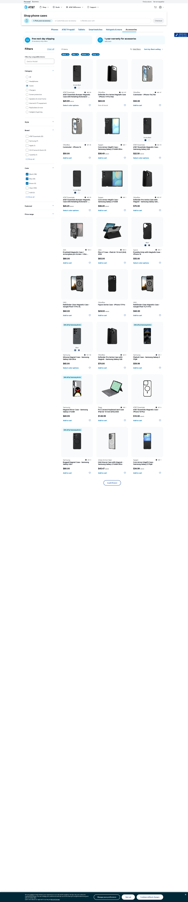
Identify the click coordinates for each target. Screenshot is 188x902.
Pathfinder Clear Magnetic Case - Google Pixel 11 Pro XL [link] (76, 306)
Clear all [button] (50, 49)
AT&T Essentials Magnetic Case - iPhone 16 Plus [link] (146, 411)
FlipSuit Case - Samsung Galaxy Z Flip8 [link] (146, 358)
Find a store (147, 2)
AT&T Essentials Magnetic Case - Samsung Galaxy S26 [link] (146, 148)
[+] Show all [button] (30, 159)
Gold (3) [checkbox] (32, 192)
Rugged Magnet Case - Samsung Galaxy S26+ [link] (76, 463)
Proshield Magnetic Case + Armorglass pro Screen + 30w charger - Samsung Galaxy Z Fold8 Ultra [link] (76, 253)
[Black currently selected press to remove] (68, 54)
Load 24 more (112, 483)
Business (35, 2)
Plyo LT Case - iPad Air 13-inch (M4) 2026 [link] (112, 253)
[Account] (161, 7)
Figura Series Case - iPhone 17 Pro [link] (111, 305)
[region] (77, 83)
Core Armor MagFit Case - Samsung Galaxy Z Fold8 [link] (108, 201)
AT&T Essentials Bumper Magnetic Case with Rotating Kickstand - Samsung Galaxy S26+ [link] (76, 201)
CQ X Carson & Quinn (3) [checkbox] (37, 150)
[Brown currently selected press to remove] (88, 54)
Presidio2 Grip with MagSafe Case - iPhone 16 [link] (147, 253)
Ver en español (158, 2)
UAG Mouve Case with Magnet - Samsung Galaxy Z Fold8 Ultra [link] (110, 463)
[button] (137, 49)
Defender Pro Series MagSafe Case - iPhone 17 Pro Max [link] (112, 96)
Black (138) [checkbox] (33, 174)
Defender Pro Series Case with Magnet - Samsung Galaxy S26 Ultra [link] (145, 201)
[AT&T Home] (29, 7)
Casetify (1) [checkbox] (33, 155)
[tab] (54, 29)
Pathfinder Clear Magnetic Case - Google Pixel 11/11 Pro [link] (146, 306)
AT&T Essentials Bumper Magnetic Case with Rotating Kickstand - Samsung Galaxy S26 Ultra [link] (76, 96)
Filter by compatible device (35, 57)
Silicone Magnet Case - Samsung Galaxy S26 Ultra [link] (76, 358)
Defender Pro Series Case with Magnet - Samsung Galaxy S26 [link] (110, 358)
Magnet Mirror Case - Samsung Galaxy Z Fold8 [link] (75, 411)
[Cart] (155, 7)
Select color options (71, 105)
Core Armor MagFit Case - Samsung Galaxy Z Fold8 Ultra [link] (110, 148)
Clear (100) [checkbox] (33, 188)
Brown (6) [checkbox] (32, 183)
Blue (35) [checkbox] (32, 179)
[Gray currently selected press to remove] (98, 54)
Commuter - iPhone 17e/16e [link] (144, 95)
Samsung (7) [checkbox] (33, 141)
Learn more (108, 41)
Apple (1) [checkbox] (32, 145)
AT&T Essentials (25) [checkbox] (36, 136)
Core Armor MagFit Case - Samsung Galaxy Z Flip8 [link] (143, 463)
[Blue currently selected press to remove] (77, 54)
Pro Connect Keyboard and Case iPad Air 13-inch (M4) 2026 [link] (111, 411)
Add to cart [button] (137, 105)
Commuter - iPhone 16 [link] (72, 147)
